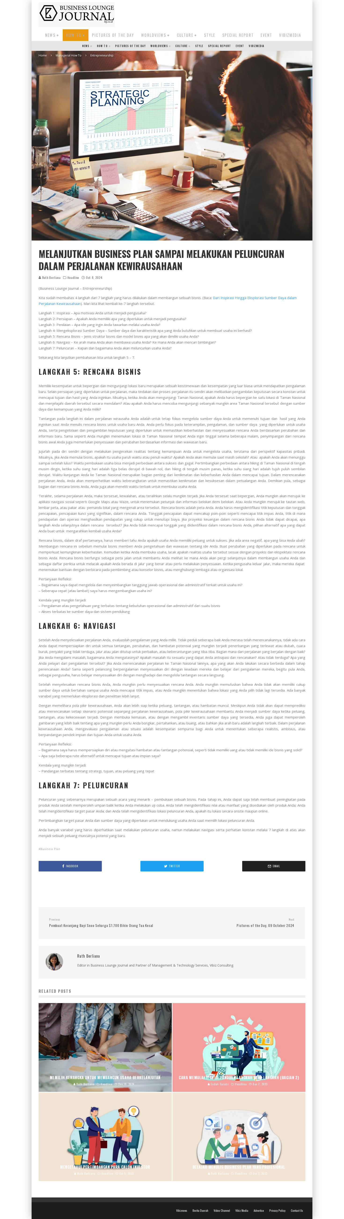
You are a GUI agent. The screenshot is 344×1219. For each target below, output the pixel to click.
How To (73, 35)
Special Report (238, 35)
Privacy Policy (277, 1210)
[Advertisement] (220, 13)
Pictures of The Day (113, 35)
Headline (73, 277)
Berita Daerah (200, 1210)
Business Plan (50, 849)
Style (209, 35)
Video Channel (222, 1210)
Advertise (259, 1210)
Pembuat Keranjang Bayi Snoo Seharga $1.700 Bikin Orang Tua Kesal (101, 923)
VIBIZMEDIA (290, 35)
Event (266, 35)
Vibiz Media (241, 1210)
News (50, 35)
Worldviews (153, 35)
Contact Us (297, 1210)
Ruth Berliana (51, 277)
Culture (185, 35)
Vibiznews (181, 1210)
